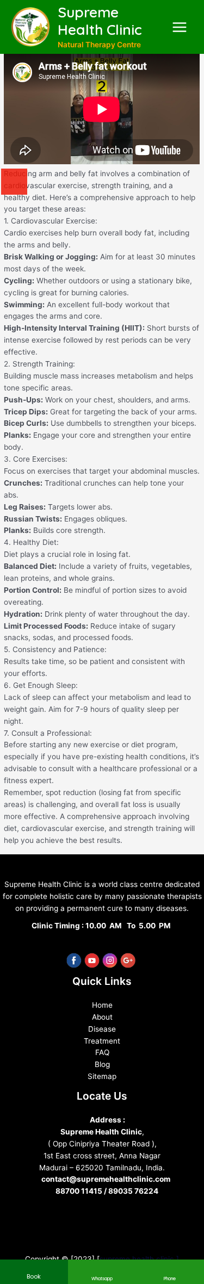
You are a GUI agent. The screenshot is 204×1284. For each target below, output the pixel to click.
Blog (102, 1064)
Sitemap (102, 1076)
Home (102, 1005)
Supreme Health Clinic (100, 21)
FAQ (102, 1052)
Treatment (102, 1041)
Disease (102, 1029)
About (102, 1017)
